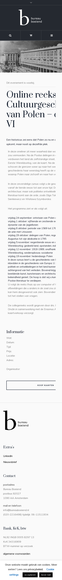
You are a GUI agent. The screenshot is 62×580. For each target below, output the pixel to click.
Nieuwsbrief (10, 462)
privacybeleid (35, 569)
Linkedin (8, 455)
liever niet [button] (46, 574)
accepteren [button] (30, 574)
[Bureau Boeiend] (31, 18)
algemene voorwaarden (16, 553)
